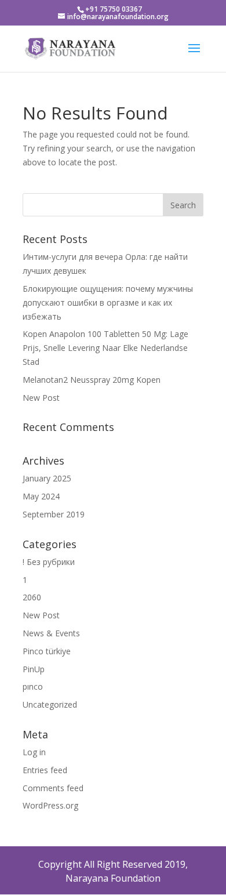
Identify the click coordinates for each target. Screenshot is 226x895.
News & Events (51, 633)
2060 (32, 597)
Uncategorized (50, 704)
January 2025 (47, 478)
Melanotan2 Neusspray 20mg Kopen (92, 379)
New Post (41, 397)
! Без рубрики (49, 561)
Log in (34, 752)
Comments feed (53, 787)
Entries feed (45, 770)
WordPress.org (50, 805)
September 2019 (54, 514)
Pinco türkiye (47, 651)
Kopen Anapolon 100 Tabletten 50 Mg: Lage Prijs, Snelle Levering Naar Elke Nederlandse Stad (105, 347)
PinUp (34, 669)
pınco (33, 686)
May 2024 (41, 496)
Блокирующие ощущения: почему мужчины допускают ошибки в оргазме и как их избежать (108, 302)
